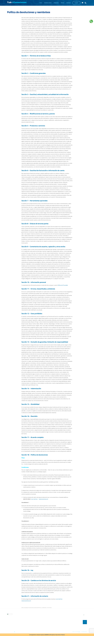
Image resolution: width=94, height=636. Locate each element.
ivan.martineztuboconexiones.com (39, 499)
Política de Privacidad (63, 285)
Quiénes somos (48, 3)
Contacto (68, 3)
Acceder (76, 3)
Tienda (62, 3)
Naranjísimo (85, 631)
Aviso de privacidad (11, 631)
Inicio (40, 3)
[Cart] (82, 2)
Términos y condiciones (19, 631)
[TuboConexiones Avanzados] (16, 2)
